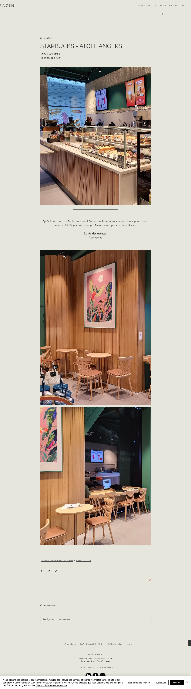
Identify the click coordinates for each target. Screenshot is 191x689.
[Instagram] (102, 676)
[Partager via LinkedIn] (49, 570)
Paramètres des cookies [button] (138, 682)
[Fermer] (187, 682)
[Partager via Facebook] (41, 570)
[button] (161, 13)
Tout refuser (160, 682)
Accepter (177, 682)
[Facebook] (95, 676)
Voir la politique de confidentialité (51, 685)
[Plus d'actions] (149, 38)
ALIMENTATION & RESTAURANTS (57, 560)
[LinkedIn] (88, 676)
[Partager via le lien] (56, 570)
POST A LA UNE (83, 560)
